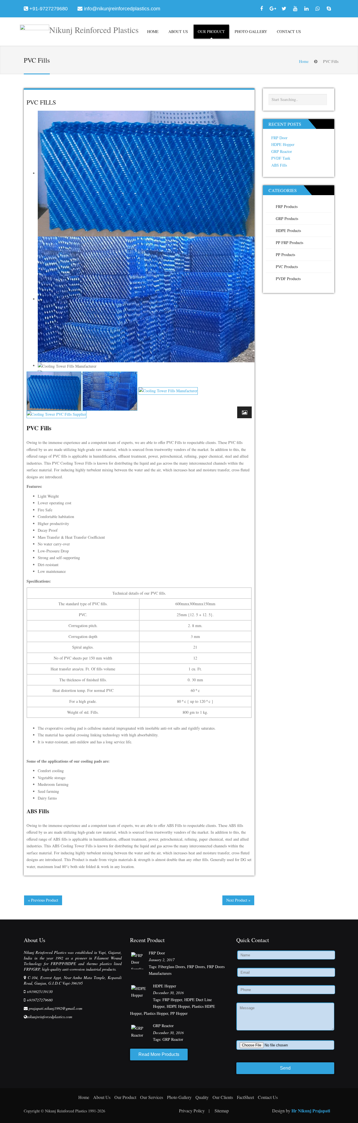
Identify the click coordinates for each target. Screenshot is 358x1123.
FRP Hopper (172, 999)
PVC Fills (41, 102)
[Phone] (285, 990)
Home (153, 31)
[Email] (285, 972)
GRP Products (287, 218)
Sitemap (222, 1110)
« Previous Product (43, 900)
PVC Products (287, 266)
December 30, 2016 (168, 992)
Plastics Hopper (156, 1013)
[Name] (285, 955)
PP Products (285, 254)
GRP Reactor (281, 151)
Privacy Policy (194, 1110)
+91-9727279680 (48, 8)
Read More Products (158, 1054)
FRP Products (287, 206)
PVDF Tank (280, 158)
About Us (178, 31)
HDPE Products (288, 230)
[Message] (285, 1018)
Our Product (211, 31)
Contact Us (289, 31)
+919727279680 (40, 1000)
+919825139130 (40, 991)
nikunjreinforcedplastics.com (49, 1016)
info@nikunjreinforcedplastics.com (122, 8)
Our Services (151, 1097)
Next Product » (238, 900)
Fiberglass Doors (171, 966)
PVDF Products (288, 278)
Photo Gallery (251, 31)
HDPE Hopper (283, 144)
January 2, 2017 (162, 959)
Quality (202, 1097)
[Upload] (285, 1045)
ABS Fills (38, 811)
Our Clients (223, 1097)
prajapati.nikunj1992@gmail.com (55, 1008)
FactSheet (245, 1097)
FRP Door (279, 137)
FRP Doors (196, 966)
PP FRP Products (289, 242)
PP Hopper (179, 1013)
